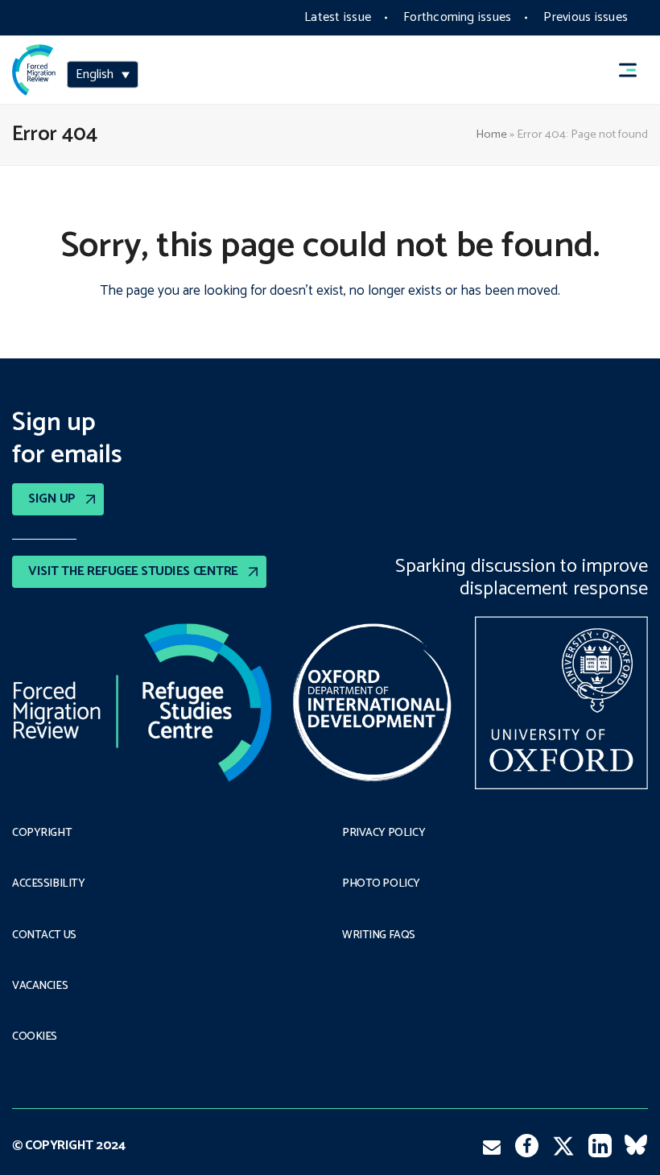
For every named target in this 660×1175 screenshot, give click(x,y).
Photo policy (381, 884)
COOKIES (34, 1037)
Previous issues (585, 17)
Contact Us (44, 935)
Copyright (42, 833)
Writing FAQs (378, 935)
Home (491, 134)
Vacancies (40, 986)
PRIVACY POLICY (383, 833)
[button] (635, 70)
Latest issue (337, 17)
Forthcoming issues (457, 17)
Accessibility (48, 884)
